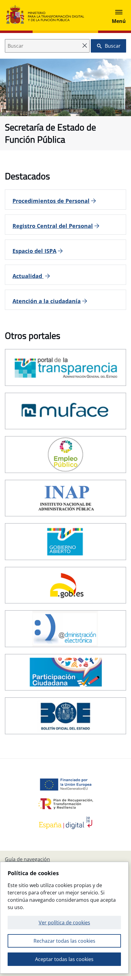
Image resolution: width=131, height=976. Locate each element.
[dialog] (64, 918)
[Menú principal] (119, 15)
